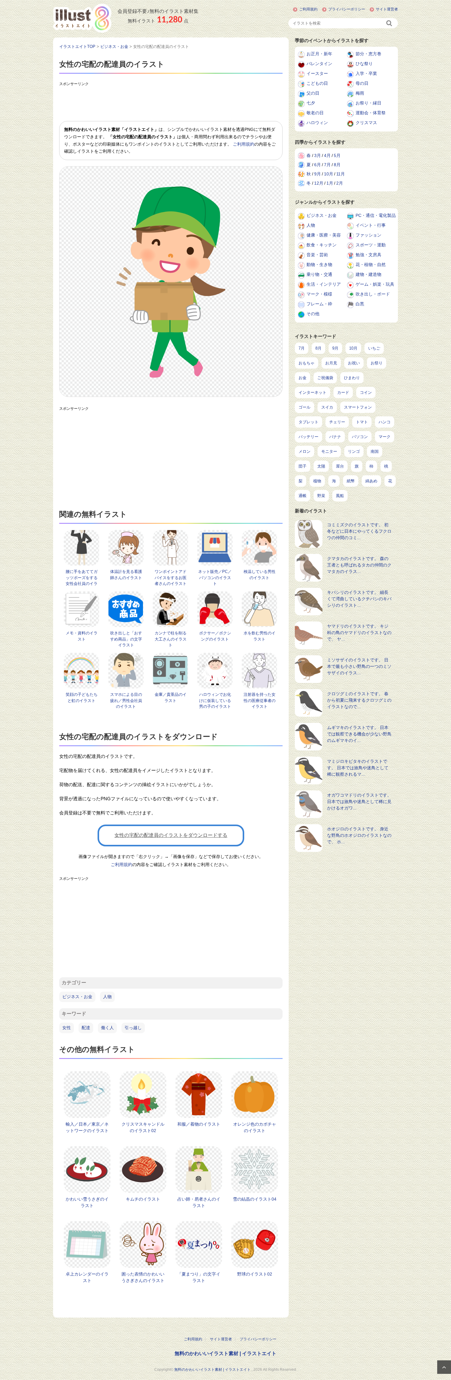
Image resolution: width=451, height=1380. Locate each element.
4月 (327, 155)
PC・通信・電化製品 (376, 215)
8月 (337, 164)
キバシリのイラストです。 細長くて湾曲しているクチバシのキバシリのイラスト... (359, 599)
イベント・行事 (371, 225)
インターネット (312, 392)
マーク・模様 (319, 294)
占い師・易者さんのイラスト (198, 1202)
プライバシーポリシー (346, 9)
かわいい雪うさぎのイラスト (87, 1202)
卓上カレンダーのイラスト (87, 1277)
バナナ (335, 436)
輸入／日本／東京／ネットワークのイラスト (87, 1127)
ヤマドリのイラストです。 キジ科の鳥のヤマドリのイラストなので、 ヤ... (359, 632)
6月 (317, 164)
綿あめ (371, 481)
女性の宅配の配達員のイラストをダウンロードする (170, 835)
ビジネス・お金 (77, 996)
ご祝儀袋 (325, 377)
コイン (366, 392)
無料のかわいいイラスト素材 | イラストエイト (225, 1353)
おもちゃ (306, 363)
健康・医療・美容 (323, 235)
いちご (374, 348)
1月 (329, 183)
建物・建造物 (368, 274)
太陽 (321, 466)
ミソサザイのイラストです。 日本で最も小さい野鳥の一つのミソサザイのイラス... (359, 666)
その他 (312, 313)
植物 (317, 481)
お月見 (331, 363)
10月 (328, 173)
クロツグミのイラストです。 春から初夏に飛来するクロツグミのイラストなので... (359, 700)
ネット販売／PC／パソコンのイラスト (215, 577)
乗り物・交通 (319, 274)
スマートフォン (358, 407)
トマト (362, 422)
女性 (66, 1027)
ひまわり (352, 377)
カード (343, 392)
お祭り (377, 363)
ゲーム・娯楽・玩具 (375, 284)
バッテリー (308, 436)
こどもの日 (317, 83)
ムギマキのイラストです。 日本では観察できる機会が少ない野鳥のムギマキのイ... (359, 734)
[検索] (389, 23)
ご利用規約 (308, 9)
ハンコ (385, 422)
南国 (375, 451)
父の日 (312, 93)
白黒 (360, 303)
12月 (318, 183)
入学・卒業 (366, 73)
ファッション (368, 235)
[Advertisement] (171, 102)
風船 (340, 495)
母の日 (362, 83)
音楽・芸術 (317, 254)
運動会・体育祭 (371, 112)
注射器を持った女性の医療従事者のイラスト (260, 700)
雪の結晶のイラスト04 (254, 1199)
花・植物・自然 (371, 264)
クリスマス (366, 122)
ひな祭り (364, 63)
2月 (339, 183)
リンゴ (354, 451)
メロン (304, 451)
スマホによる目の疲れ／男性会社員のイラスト (126, 700)
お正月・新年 (319, 53)
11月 (340, 173)
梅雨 (360, 93)
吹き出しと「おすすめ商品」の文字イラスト (126, 639)
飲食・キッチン (321, 244)
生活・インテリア (323, 284)
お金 (302, 377)
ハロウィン (317, 122)
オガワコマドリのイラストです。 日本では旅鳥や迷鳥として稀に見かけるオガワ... (359, 801)
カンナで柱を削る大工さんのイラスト (171, 639)
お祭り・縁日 (368, 102)
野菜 (321, 495)
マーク (385, 436)
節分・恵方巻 (368, 53)
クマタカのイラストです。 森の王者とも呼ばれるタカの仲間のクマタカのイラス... (359, 565)
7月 (327, 164)
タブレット (308, 422)
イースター (317, 73)
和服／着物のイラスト (198, 1124)
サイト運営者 (387, 9)
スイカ (327, 407)
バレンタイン (319, 63)
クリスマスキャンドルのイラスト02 (142, 1127)
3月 (317, 155)
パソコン (360, 436)
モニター (329, 451)
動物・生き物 (319, 264)
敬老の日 (315, 112)
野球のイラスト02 (254, 1274)
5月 (337, 155)
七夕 (310, 102)
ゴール (304, 407)
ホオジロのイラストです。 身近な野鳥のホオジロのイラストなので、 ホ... (359, 835)
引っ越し (133, 1027)
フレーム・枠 (319, 303)
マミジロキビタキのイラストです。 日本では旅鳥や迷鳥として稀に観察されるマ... (357, 768)
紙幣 (351, 481)
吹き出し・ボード (373, 294)
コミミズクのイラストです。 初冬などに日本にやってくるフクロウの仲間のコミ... (359, 531)
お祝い (354, 363)
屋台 (340, 466)
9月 (317, 173)
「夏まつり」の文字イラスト (198, 1277)
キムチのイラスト (143, 1199)
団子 (302, 466)
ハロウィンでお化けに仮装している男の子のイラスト (215, 700)
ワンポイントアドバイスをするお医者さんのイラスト (171, 577)
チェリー (337, 422)
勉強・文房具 (368, 254)
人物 (107, 996)
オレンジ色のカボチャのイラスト (254, 1127)
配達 (86, 1027)
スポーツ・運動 (371, 244)
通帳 (302, 495)
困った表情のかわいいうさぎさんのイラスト (142, 1277)
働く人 (107, 1027)
